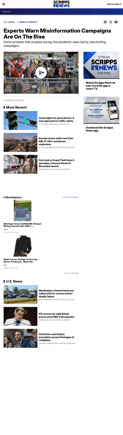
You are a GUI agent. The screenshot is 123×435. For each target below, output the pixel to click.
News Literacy (28, 22)
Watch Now (113, 4)
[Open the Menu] (4, 4)
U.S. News (9, 22)
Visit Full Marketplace (71, 197)
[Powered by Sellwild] (75, 273)
